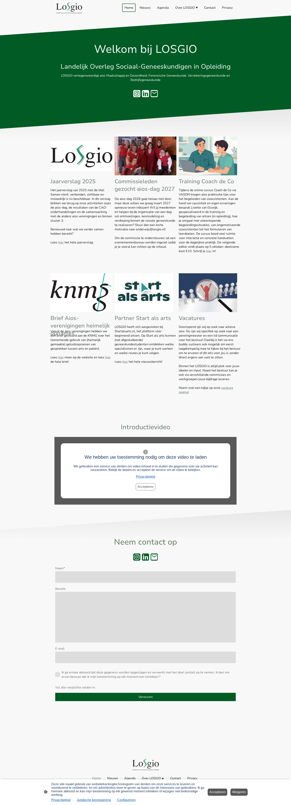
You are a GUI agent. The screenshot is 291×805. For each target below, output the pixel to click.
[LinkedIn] (145, 93)
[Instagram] (136, 93)
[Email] (154, 93)
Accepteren (146, 486)
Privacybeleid (145, 476)
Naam (60, 568)
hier (61, 242)
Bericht (60, 589)
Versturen (145, 697)
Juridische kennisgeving (94, 800)
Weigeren (239, 792)
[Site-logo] (69, 7)
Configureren (126, 800)
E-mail (60, 648)
